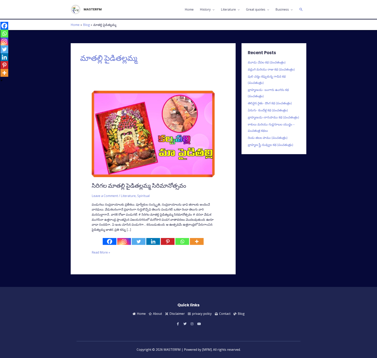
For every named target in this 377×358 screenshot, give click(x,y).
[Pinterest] (168, 241)
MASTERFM (93, 9)
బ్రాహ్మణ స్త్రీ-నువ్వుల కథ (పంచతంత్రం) (270, 145)
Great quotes (255, 9)
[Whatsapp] (182, 241)
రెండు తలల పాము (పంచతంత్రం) (267, 138)
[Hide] (1, 80)
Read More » (101, 252)
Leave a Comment (105, 196)
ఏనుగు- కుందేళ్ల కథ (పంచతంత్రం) (268, 110)
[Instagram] (124, 241)
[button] (301, 9)
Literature (228, 9)
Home (189, 9)
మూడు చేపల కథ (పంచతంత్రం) (266, 62)
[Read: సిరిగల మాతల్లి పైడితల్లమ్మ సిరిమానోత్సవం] (153, 133)
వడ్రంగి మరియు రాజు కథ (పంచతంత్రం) (271, 69)
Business (282, 9)
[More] (197, 241)
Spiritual (143, 196)
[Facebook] (109, 241)
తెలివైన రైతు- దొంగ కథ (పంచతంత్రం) (270, 103)
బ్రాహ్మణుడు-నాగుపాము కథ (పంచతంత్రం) (273, 117)
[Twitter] (138, 241)
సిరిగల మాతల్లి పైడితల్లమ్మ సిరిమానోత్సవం (139, 185)
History (205, 9)
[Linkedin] (153, 241)
